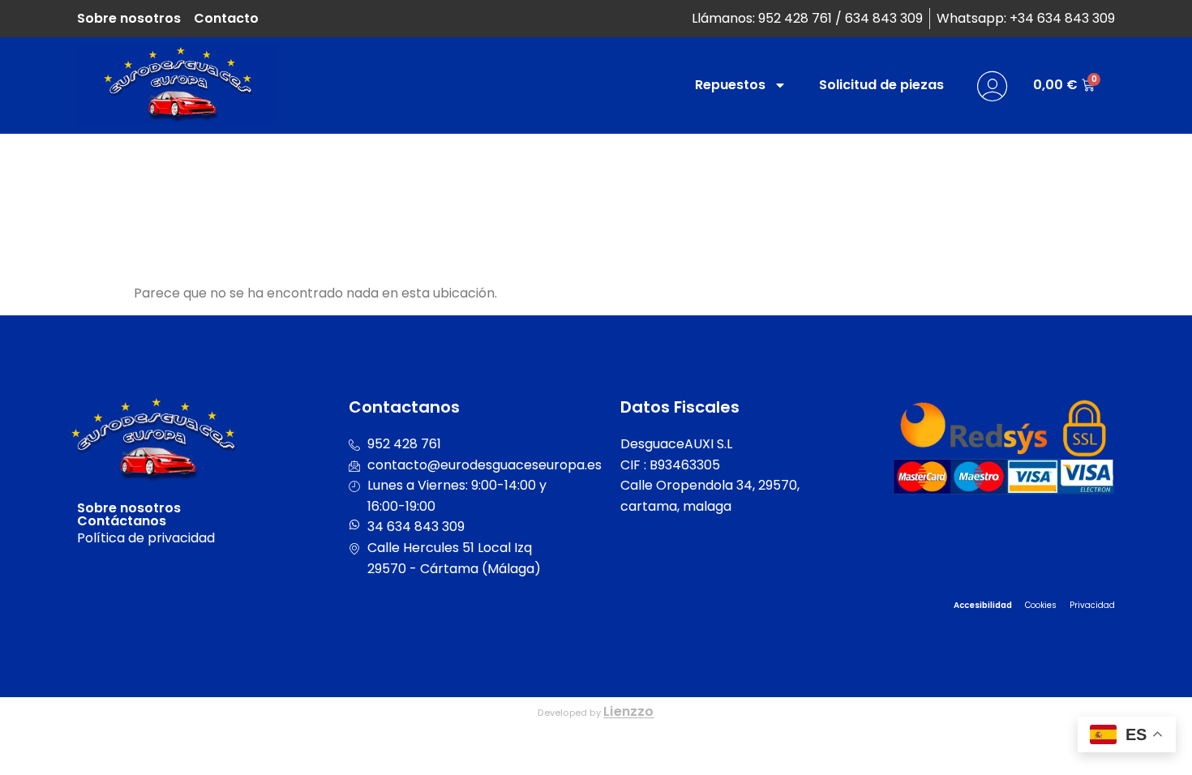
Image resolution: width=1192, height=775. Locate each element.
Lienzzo (628, 711)
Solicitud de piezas (881, 84)
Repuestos (730, 84)
